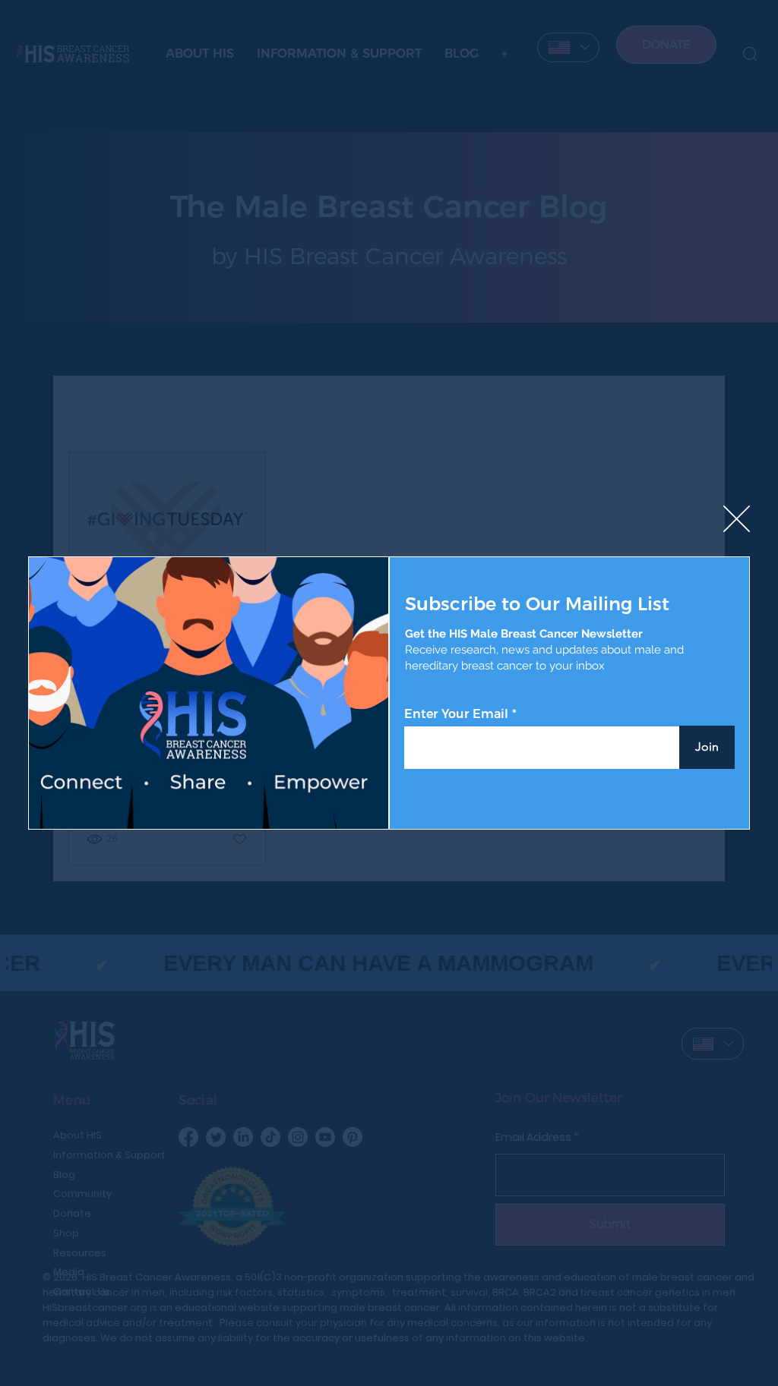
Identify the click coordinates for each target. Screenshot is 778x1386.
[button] (736, 520)
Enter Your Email (456, 714)
